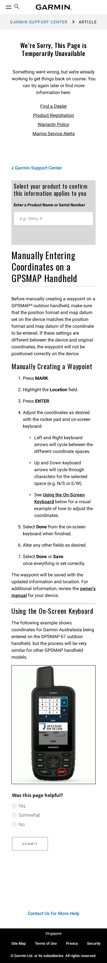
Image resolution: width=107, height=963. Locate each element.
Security (93, 943)
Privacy (72, 943)
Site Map (18, 943)
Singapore (53, 933)
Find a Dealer (53, 106)
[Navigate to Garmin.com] (53, 7)
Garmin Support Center (39, 22)
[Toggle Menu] (3, 5)
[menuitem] (17, 7)
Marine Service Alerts (54, 133)
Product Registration (53, 115)
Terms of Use (46, 943)
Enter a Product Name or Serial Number (49, 205)
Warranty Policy (53, 124)
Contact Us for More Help (53, 913)
